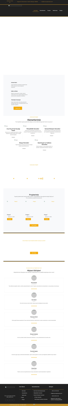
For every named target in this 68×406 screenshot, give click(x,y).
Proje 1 (45, 214)
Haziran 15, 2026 (11, 216)
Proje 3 (9, 214)
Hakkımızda (55, 10)
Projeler (49, 10)
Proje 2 (27, 214)
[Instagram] (62, 2)
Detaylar (9, 219)
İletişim (61, 10)
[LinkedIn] (60, 2)
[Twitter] (58, 2)
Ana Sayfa (36, 10)
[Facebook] (56, 2)
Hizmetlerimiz (42, 10)
